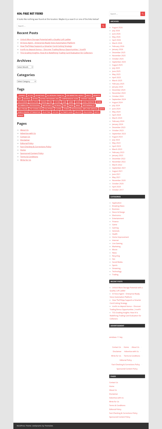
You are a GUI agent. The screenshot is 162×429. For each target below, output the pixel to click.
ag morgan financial (55, 95)
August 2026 (117, 27)
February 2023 (118, 152)
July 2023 (116, 140)
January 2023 (117, 155)
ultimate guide (67, 112)
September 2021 (119, 168)
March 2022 (117, 165)
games (71, 102)
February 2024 (118, 121)
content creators (87, 99)
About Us (24, 130)
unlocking (87, 112)
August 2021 (117, 171)
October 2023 (118, 130)
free (50, 102)
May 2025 (116, 74)
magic (78, 105)
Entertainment (118, 218)
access (30, 95)
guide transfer (88, 102)
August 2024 (117, 102)
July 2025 (116, 68)
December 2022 (118, 158)
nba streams (23, 109)
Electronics (116, 215)
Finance (115, 221)
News (114, 253)
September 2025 (119, 62)
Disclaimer (25, 140)
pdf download (36, 109)
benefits (96, 95)
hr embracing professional (29, 105)
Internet (115, 240)
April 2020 (116, 186)
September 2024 (119, 99)
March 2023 (117, 149)
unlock (78, 112)
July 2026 (116, 30)
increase (57, 105)
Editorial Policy (26, 143)
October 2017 (118, 190)
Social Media (117, 262)
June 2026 (116, 34)
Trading (115, 274)
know (71, 105)
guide (78, 102)
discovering (23, 102)
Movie (114, 249)
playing (58, 109)
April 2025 (116, 77)
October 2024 (118, 96)
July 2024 (116, 105)
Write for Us (25, 160)
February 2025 (118, 83)
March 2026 (117, 43)
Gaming (115, 228)
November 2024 (119, 93)
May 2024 (116, 112)
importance (47, 105)
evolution (34, 102)
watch (97, 112)
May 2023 (116, 143)
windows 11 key (116, 337)
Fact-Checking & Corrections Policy (35, 146)
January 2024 (117, 124)
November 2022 (119, 161)
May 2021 (116, 177)
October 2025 (118, 59)
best (19, 99)
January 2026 (117, 49)
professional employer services (84, 109)
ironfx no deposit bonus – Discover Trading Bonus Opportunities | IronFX (53, 49)
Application (116, 203)
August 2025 (117, 65)
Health (115, 234)
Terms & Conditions (29, 156)
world (20, 115)
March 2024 (117, 118)
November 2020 (119, 180)
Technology (117, 271)
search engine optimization (29, 112)
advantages (40, 95)
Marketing (116, 246)
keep (65, 105)
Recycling (116, 256)
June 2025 (116, 71)
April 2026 (116, 40)
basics (88, 95)
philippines (48, 109)
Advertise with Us (28, 133)
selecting (46, 112)
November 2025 (119, 55)
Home (99, 102)
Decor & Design (118, 212)
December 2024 (118, 90)
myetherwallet (89, 105)
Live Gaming (117, 243)
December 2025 (118, 52)
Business (26, 99)
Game (64, 102)
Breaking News (118, 206)
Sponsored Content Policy (32, 153)
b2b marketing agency (75, 95)
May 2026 (116, 37)
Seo (113, 259)
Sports (114, 265)
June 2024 (116, 108)
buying (35, 99)
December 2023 (118, 127)
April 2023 (116, 146)
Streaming (116, 268)
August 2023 (117, 137)
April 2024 (116, 115)
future (57, 102)
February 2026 (118, 46)
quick (101, 109)
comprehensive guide (69, 99)
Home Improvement (120, 237)
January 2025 (117, 87)
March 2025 (117, 80)
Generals (115, 231)
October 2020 (118, 183)
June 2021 (116, 174)
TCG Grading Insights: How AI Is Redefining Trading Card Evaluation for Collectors (56, 52)
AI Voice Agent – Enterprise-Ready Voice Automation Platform (47, 42)
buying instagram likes (49, 99)
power (66, 109)
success (55, 112)
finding (44, 102)
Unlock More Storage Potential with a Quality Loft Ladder (45, 39)
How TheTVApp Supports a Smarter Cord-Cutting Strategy (46, 46)
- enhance (22, 95)
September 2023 (119, 133)
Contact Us (25, 136)
